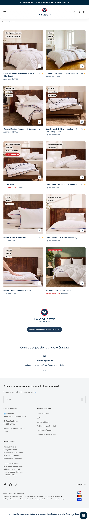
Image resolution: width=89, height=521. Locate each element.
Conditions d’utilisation (52, 496)
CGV (38, 418)
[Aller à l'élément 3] (45, 370)
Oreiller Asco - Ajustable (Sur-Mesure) (61, 185)
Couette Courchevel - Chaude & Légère (62, 73)
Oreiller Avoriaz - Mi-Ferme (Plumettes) (61, 238)
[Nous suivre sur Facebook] (4, 484)
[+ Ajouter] (39, 66)
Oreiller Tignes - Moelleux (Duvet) (17, 290)
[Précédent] (20, 3)
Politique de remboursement (13, 496)
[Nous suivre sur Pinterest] (16, 484)
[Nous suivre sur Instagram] (10, 484)
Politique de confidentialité (47, 426)
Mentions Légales (43, 422)
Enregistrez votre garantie (46, 434)
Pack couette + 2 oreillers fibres (59, 290)
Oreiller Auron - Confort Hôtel (15, 238)
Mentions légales (60, 499)
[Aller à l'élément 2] (43, 370)
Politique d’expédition (10, 499)
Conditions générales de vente (42, 499)
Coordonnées (25, 499)
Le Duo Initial (8, 185)
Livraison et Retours (44, 430)
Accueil (4, 22)
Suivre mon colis (43, 414)
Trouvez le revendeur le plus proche (42, 329)
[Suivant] (68, 3)
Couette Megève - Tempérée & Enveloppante (21, 129)
